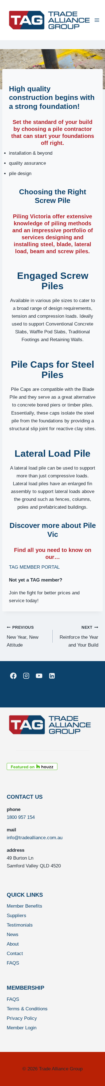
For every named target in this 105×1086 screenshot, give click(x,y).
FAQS (13, 963)
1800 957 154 (21, 817)
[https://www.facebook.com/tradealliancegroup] (13, 675)
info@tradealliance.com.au (34, 837)
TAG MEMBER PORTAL (34, 567)
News (12, 934)
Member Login (21, 1027)
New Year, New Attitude (22, 636)
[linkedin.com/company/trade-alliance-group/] (52, 675)
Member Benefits (24, 906)
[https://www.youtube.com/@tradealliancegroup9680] (38, 675)
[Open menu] (97, 20)
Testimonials (20, 925)
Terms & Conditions (27, 1008)
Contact (15, 953)
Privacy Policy (22, 1018)
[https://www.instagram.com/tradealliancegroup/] (26, 675)
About (13, 944)
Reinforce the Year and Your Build (79, 636)
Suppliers (16, 915)
